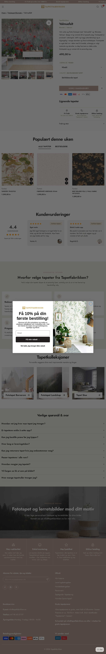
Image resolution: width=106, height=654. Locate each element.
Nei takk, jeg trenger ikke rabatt (33, 346)
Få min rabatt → (33, 339)
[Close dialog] (91, 304)
